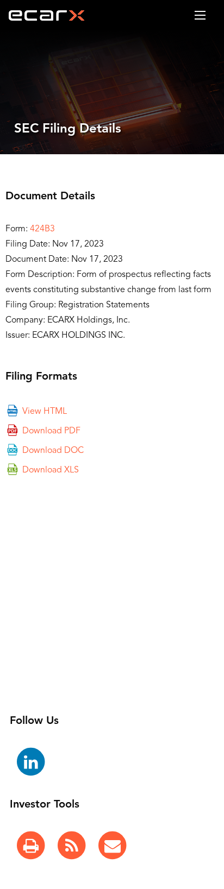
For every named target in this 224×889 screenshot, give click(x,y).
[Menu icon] (200, 15)
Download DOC (53, 450)
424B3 (42, 229)
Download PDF (51, 430)
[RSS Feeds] (71, 846)
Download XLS (50, 469)
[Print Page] (31, 846)
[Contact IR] (112, 846)
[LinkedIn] (31, 762)
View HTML (44, 411)
